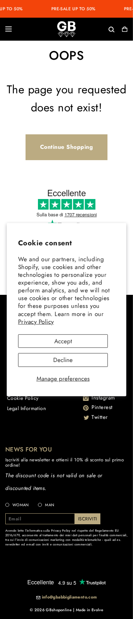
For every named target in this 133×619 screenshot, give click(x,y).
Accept (63, 341)
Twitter (100, 417)
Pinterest (102, 407)
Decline (63, 360)
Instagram (103, 398)
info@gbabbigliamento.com (69, 597)
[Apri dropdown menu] (8, 29)
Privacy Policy (36, 321)
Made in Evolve (90, 610)
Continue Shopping (66, 147)
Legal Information (26, 408)
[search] (88, 29)
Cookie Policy (22, 398)
